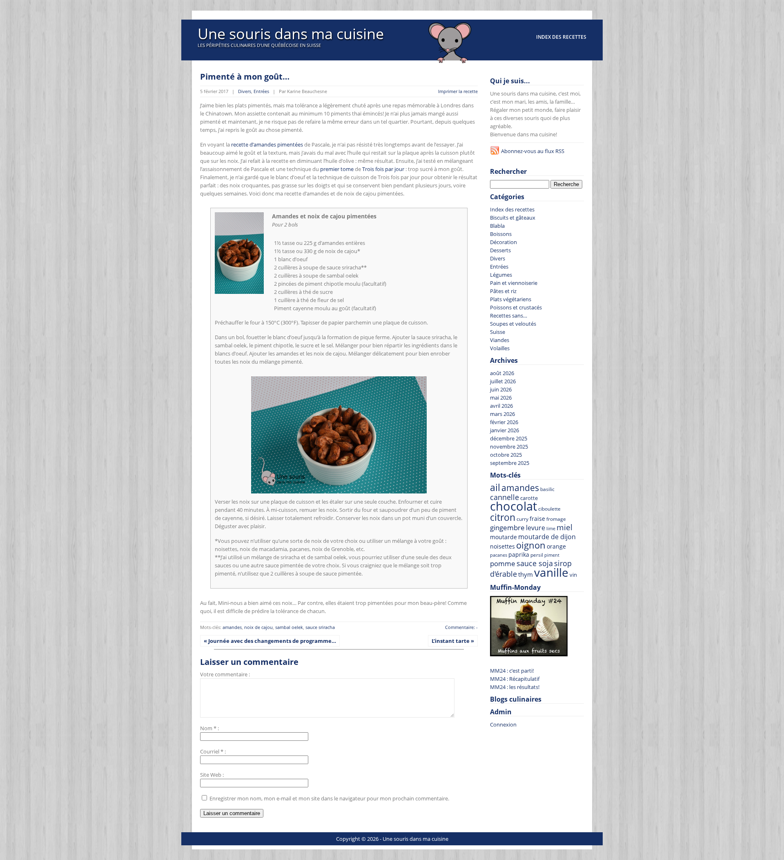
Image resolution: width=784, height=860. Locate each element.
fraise (537, 518)
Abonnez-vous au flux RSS (532, 151)
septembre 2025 (509, 463)
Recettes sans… (508, 315)
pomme (502, 563)
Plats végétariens (510, 299)
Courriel (209, 751)
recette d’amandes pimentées (267, 144)
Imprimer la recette (458, 91)
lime (550, 528)
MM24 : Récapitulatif (514, 678)
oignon (531, 545)
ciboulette (549, 509)
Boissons (501, 234)
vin (573, 574)
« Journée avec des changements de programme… (270, 640)
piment (551, 555)
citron (502, 517)
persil (536, 554)
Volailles (500, 348)
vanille (551, 572)
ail (495, 487)
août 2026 (502, 373)
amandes (232, 627)
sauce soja (535, 563)
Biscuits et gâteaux (512, 217)
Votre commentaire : (225, 674)
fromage (556, 519)
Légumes (501, 274)
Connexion (503, 724)
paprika (518, 554)
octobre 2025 (506, 454)
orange (556, 546)
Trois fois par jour (383, 169)
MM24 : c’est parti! (512, 670)
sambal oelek (289, 627)
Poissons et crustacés (516, 307)
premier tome (337, 169)
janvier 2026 (504, 430)
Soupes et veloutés (513, 323)
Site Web (210, 774)
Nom (206, 728)
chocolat (513, 506)
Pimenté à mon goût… (245, 76)
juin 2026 (501, 389)
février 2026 (504, 422)
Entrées (261, 91)
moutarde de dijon (547, 536)
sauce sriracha (320, 627)
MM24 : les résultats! (514, 687)
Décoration (503, 242)
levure (535, 527)
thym (525, 574)
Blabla (497, 225)
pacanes (498, 555)
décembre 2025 (508, 438)
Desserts (500, 250)
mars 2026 (502, 414)
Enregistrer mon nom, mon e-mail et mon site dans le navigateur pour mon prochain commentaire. (329, 798)
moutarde (503, 537)
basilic (547, 489)
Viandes (499, 340)
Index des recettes (561, 36)
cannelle (504, 497)
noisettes (502, 546)
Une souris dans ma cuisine (291, 34)
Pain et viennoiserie (513, 283)
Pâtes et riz (503, 291)
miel (564, 527)
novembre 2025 (509, 446)
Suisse (497, 332)
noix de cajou (258, 627)
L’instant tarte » (453, 640)
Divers (244, 91)
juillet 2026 (503, 381)
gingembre (507, 527)
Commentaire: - (461, 627)
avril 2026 (501, 405)
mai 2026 (501, 397)
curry (522, 519)
